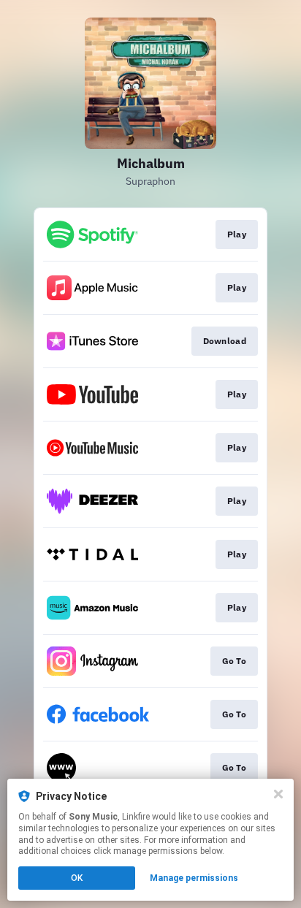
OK (77, 878)
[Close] (278, 794)
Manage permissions (194, 878)
